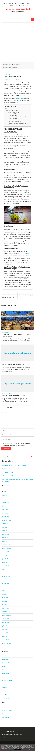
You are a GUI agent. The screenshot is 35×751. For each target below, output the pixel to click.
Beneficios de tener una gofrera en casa (18, 352)
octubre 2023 (5, 516)
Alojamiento (5, 659)
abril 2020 (4, 636)
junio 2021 (5, 594)
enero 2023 (5, 541)
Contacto (6, 738)
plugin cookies (31, 749)
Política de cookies (9, 731)
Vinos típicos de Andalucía (12, 110)
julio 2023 (4, 527)
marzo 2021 (5, 604)
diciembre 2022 (6, 545)
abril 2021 (4, 601)
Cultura (4, 393)
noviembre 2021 (6, 580)
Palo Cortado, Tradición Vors (14, 121)
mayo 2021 (5, 597)
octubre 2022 (5, 552)
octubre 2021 (5, 583)
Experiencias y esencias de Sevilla (17, 9)
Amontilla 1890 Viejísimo (13, 112)
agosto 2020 (5, 622)
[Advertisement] (17, 42)
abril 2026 (4, 495)
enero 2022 (5, 573)
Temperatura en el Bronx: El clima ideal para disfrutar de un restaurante (17, 335)
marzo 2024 (5, 513)
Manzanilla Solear (12, 120)
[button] (32, 19)
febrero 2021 (5, 608)
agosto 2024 (5, 502)
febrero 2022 (5, 569)
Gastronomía (7, 74)
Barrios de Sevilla (6, 663)
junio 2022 (5, 559)
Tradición (4, 691)
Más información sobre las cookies (13, 734)
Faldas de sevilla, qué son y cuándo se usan (13, 469)
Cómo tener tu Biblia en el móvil (10, 476)
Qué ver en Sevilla (7, 680)
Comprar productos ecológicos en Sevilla (17, 383)
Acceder (4, 707)
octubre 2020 (5, 618)
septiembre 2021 (6, 587)
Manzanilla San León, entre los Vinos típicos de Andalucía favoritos (19, 117)
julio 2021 (4, 590)
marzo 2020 (5, 640)
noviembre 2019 (6, 643)
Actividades (5, 656)
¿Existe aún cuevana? (8, 472)
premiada (26, 253)
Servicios (4, 687)
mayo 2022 (5, 562)
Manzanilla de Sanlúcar (13, 115)
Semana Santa (6, 684)
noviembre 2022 (6, 548)
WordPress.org (6, 717)
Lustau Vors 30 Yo (12, 113)
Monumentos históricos (8, 677)
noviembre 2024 (6, 499)
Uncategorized (6, 698)
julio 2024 (4, 506)
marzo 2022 (5, 566)
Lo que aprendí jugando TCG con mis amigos (14, 465)
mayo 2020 (5, 633)
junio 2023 (5, 530)
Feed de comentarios (8, 714)
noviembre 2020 (6, 615)
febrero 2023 (5, 537)
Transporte (5, 694)
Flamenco (5, 670)
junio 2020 (5, 629)
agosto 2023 (5, 523)
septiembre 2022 (6, 555)
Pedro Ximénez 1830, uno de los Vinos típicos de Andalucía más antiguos (18, 123)
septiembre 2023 (6, 520)
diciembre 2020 (6, 611)
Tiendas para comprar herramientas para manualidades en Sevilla (8, 295)
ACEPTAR (17, 749)
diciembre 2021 (6, 576)
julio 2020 (4, 626)
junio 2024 (5, 509)
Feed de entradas (7, 710)
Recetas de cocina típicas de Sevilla (25, 295)
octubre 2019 (5, 647)
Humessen (18, 79)
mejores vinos (20, 98)
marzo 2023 (5, 534)
